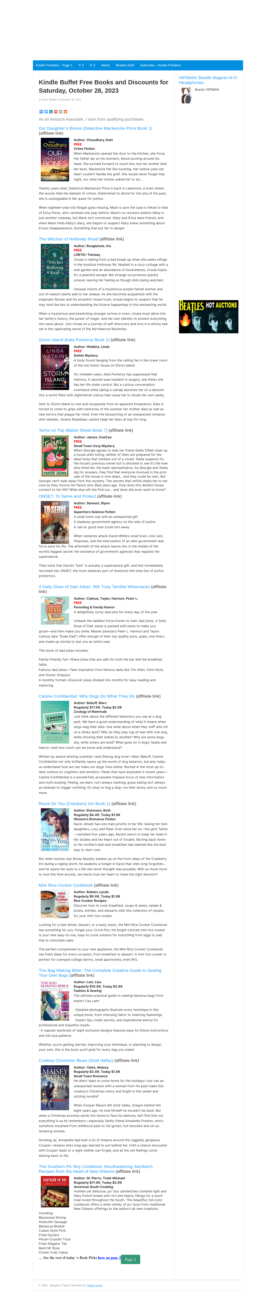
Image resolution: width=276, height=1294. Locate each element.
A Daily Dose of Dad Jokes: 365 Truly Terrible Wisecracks (94, 586)
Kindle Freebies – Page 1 (54, 65)
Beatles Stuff (125, 65)
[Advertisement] (121, 28)
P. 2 (81, 65)
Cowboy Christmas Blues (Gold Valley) (76, 1060)
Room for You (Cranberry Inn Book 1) (74, 803)
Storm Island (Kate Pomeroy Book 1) (74, 339)
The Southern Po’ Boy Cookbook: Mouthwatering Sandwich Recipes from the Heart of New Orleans (96, 1169)
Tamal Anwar (94, 1285)
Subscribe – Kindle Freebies (160, 65)
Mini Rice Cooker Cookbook (66, 885)
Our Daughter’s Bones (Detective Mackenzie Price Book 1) (95, 128)
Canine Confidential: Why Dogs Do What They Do (87, 696)
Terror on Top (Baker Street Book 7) (73, 430)
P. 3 (92, 65)
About (105, 65)
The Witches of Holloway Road (68, 239)
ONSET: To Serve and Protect (67, 496)
